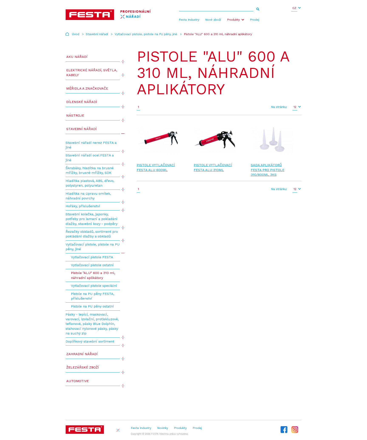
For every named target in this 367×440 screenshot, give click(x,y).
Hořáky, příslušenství (83, 206)
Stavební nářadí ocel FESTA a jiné (90, 157)
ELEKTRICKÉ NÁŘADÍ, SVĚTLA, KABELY (91, 72)
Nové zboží (213, 19)
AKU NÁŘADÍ (77, 57)
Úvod (75, 34)
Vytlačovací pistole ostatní (92, 265)
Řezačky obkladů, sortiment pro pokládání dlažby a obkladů (92, 234)
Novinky (162, 428)
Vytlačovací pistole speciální (94, 286)
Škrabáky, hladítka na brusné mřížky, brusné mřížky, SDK (90, 170)
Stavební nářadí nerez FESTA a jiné (91, 145)
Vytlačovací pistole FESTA (92, 257)
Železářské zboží (82, 367)
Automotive (77, 381)
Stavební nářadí (97, 34)
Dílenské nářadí (81, 102)
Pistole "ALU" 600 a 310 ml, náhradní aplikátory (93, 275)
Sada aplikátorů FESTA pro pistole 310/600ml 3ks (267, 170)
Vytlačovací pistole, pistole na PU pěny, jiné (146, 34)
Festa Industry (189, 19)
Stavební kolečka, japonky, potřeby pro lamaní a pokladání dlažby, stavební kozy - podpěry (91, 219)
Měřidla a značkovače (87, 88)
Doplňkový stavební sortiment (90, 341)
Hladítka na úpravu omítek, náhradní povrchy (88, 195)
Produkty (233, 19)
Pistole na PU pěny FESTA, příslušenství (92, 296)
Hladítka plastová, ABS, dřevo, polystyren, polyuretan (90, 183)
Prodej (254, 19)
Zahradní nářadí (82, 354)
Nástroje (75, 115)
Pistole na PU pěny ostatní (92, 306)
